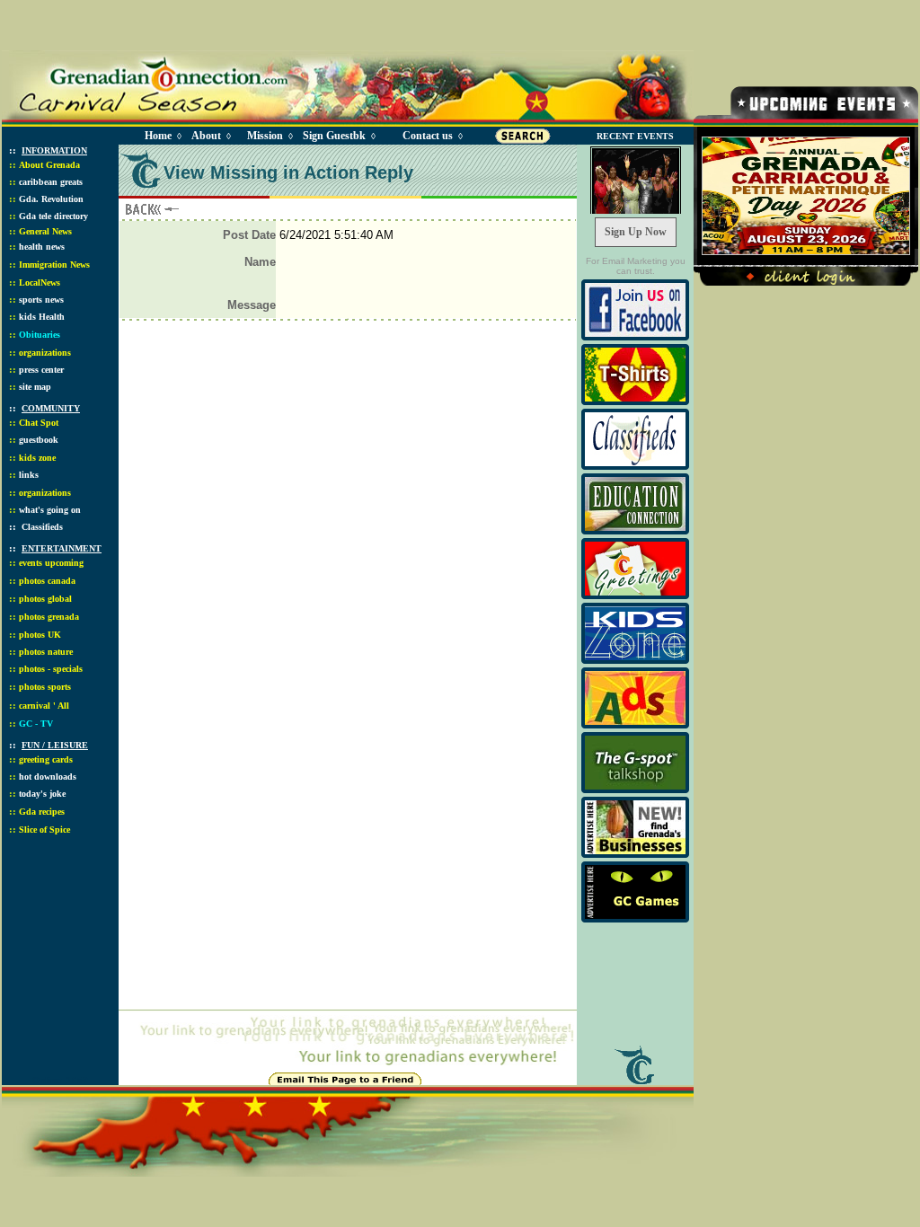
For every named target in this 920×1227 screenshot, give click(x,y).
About (206, 135)
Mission (265, 135)
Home (158, 135)
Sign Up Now (636, 231)
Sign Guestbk (338, 135)
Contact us (427, 135)
